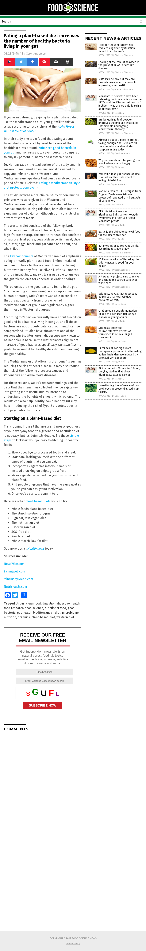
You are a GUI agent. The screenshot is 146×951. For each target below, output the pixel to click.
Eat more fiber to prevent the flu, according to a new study (118, 247)
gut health (24, 612)
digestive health (68, 603)
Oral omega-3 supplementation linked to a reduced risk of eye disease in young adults (117, 314)
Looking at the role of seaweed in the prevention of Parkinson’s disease (118, 65)
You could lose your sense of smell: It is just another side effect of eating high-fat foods (120, 177)
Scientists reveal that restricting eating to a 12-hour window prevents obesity (117, 297)
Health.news (35, 548)
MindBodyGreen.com (18, 579)
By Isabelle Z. (118, 113)
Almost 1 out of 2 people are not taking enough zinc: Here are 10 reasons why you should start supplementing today (118, 144)
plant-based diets (38, 501)
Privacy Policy (73, 943)
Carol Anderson (36, 53)
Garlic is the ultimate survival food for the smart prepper (119, 233)
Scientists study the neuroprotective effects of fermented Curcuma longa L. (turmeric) (115, 332)
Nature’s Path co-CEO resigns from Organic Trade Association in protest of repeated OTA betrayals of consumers (119, 196)
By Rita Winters (119, 184)
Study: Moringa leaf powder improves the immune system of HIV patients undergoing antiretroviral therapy (118, 124)
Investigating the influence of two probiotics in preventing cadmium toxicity (118, 389)
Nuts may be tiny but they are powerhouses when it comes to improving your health (117, 82)
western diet (65, 617)
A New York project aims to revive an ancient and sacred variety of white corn (118, 280)
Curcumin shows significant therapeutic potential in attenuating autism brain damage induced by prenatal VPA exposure (120, 352)
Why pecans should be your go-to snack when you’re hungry (119, 162)
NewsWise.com (14, 564)
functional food (55, 608)
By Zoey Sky (118, 239)
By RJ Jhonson (118, 167)
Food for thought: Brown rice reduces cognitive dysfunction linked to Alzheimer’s (116, 48)
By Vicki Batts (118, 225)
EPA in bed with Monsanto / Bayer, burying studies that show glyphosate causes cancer (119, 372)
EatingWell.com (14, 571)
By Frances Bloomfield (122, 89)
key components (21, 256)
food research (14, 608)
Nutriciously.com (15, 586)
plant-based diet (43, 617)
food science (34, 608)
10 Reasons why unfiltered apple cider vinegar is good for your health (118, 263)
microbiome (70, 612)
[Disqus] (42, 782)
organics (24, 617)
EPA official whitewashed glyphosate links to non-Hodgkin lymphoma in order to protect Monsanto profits (118, 216)
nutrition (10, 617)
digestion (49, 603)
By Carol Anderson (121, 153)
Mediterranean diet (46, 612)
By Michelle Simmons (122, 55)
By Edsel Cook (119, 304)
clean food (33, 603)
